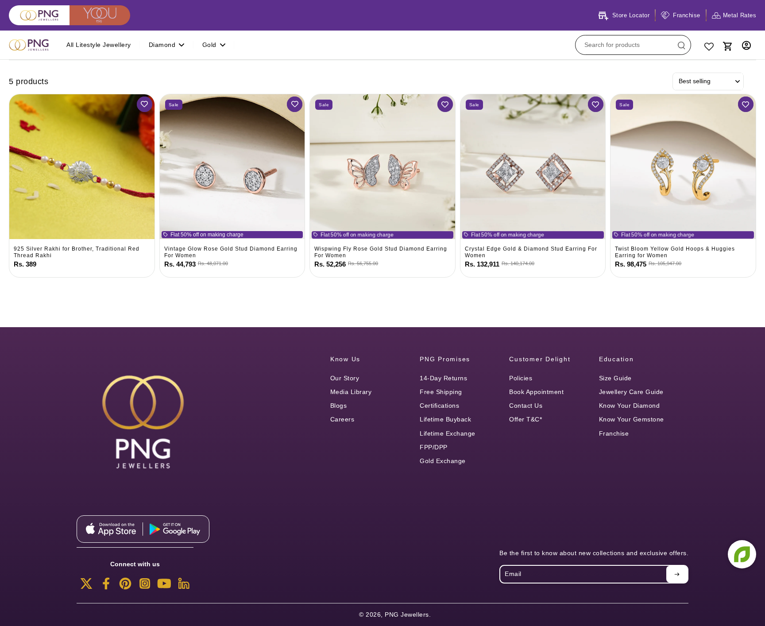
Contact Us (525, 405)
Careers (342, 419)
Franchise (614, 433)
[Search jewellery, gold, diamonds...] (681, 45)
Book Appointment (536, 391)
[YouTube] (164, 586)
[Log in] (746, 45)
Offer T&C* (525, 419)
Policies (520, 378)
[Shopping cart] (727, 45)
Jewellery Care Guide (631, 391)
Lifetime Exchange (447, 433)
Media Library (351, 391)
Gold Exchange (443, 460)
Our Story (344, 378)
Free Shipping (441, 391)
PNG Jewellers (407, 614)
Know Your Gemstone (631, 419)
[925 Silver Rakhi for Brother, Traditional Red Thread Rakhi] (82, 167)
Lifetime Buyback (445, 419)
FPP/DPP (434, 447)
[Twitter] (86, 586)
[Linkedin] (183, 586)
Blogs (338, 405)
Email (513, 573)
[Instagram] (145, 586)
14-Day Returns (443, 378)
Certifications (439, 405)
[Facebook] (106, 586)
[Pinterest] (125, 586)
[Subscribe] (677, 574)
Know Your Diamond (629, 405)
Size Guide (615, 378)
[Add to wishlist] (144, 104)
